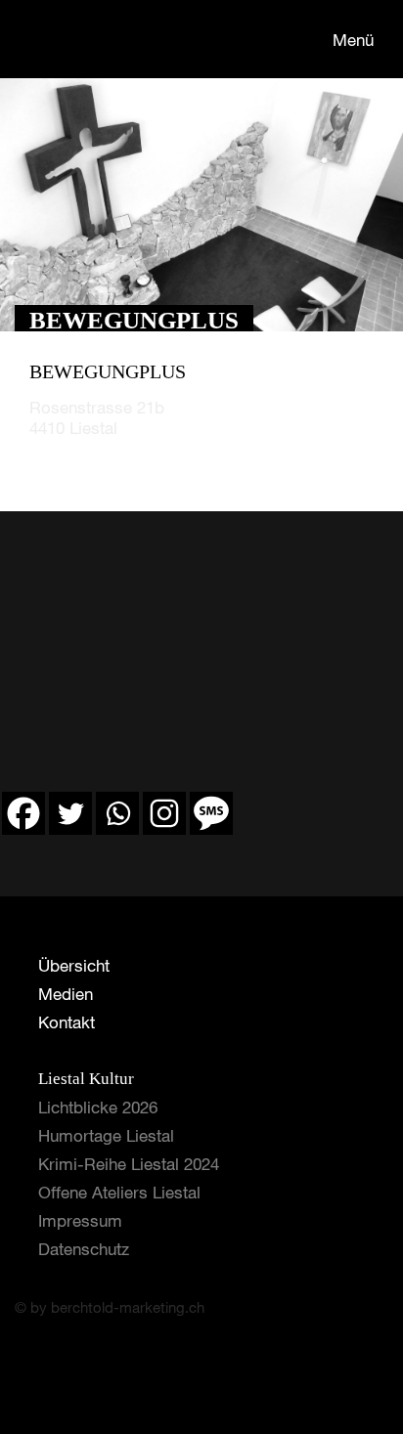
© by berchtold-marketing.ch (109, 1307)
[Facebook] (23, 813)
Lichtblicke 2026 (97, 1107)
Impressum (80, 1220)
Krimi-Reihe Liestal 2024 (128, 1163)
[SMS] (211, 813)
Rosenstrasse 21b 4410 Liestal (96, 417)
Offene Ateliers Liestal (119, 1192)
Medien (65, 993)
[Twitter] (70, 813)
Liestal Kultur (86, 1078)
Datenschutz (83, 1248)
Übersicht (74, 965)
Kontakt (66, 1022)
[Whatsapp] (117, 813)
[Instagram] (164, 813)
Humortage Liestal (106, 1135)
